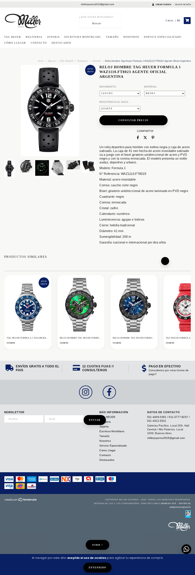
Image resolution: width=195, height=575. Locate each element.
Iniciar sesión (183, 4)
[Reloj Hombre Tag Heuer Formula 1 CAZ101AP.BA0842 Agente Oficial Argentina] (81, 311)
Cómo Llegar (15, 42)
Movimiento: (108, 86)
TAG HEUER (12, 36)
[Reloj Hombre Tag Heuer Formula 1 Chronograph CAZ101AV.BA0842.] (134, 311)
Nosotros (131, 36)
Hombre (96, 61)
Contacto (39, 42)
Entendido (97, 567)
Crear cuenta (163, 4)
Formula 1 (82, 61)
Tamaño (112, 36)
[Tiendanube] (21, 501)
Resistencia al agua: (114, 102)
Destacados (61, 42)
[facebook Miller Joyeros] (109, 392)
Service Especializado (162, 36)
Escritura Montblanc (82, 36)
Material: (151, 86)
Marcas (52, 61)
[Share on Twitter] (145, 137)
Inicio (41, 61)
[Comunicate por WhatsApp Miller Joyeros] (186, 549)
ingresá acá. (169, 503)
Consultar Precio (133, 120)
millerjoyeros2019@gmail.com (97, 4)
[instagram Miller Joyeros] (85, 392)
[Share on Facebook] (138, 137)
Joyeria (53, 36)
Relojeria (34, 36)
